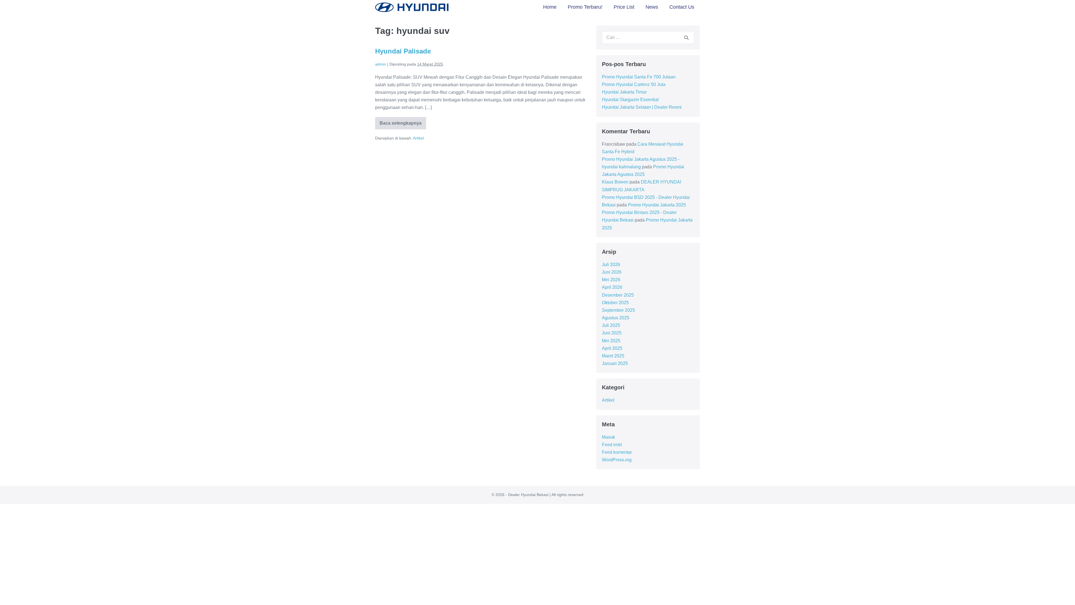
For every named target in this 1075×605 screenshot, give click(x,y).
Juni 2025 (611, 333)
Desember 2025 (618, 295)
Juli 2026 (611, 264)
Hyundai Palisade (403, 51)
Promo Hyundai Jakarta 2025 (657, 205)
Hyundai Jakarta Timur (624, 92)
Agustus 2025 (615, 317)
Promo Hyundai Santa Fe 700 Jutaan (639, 77)
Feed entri (612, 444)
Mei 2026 (611, 279)
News (652, 7)
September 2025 (618, 310)
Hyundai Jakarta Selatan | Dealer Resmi (642, 107)
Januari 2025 (615, 363)
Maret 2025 (613, 355)
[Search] (686, 37)
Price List (624, 7)
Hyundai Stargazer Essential (630, 99)
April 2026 (612, 287)
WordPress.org (617, 459)
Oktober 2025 (615, 302)
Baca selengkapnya (401, 125)
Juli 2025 (611, 325)
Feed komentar (617, 452)
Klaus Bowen (615, 182)
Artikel (418, 138)
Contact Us (681, 7)
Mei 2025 (611, 340)
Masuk (608, 437)
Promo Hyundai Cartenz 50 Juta (633, 84)
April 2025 (612, 348)
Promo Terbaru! (585, 7)
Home (550, 7)
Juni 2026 (611, 272)
